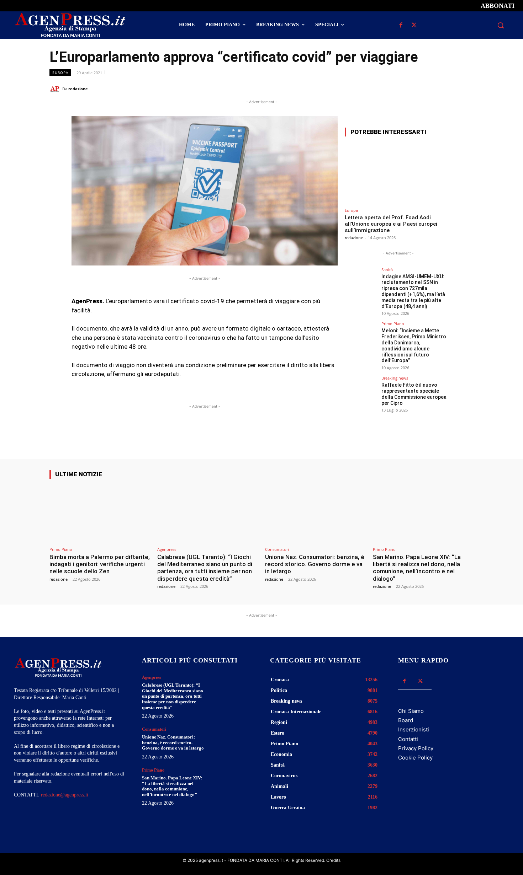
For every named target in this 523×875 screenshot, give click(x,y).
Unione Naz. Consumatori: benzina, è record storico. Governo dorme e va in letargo (314, 564)
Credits (333, 860)
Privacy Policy (415, 748)
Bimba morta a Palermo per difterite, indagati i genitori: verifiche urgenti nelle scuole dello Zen (99, 564)
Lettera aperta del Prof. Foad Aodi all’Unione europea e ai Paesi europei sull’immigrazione (391, 223)
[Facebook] (401, 25)
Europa (60, 72)
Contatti (408, 739)
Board (405, 720)
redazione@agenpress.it (64, 795)
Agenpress (166, 549)
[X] (414, 25)
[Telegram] (466, 88)
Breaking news (394, 378)
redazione (78, 88)
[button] (500, 25)
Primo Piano (392, 324)
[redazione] (55, 89)
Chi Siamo (411, 711)
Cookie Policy (415, 757)
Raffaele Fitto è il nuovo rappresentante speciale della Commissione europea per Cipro (414, 394)
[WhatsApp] (434, 88)
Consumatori (277, 549)
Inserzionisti (413, 729)
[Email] (450, 88)
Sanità (387, 270)
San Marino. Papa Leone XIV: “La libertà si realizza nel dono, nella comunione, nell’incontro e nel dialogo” (417, 567)
